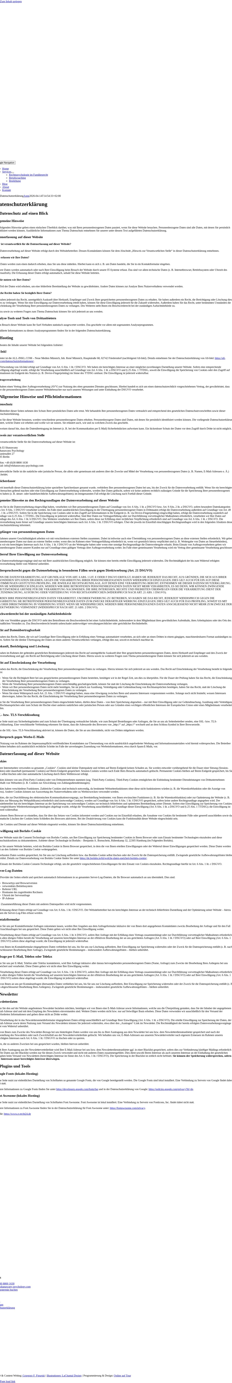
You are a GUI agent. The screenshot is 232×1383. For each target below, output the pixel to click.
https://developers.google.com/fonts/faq (77, 1089)
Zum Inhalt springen (11, 1)
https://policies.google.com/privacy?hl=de (171, 1089)
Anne (26, 195)
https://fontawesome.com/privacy (127, 1108)
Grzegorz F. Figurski (33, 1375)
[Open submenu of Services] (12, 172)
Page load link (7, 1381)
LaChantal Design (72, 1375)
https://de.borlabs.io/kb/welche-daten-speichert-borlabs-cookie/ (113, 858)
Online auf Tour (122, 1375)
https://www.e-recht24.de (17, 1113)
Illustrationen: (54, 1375)
